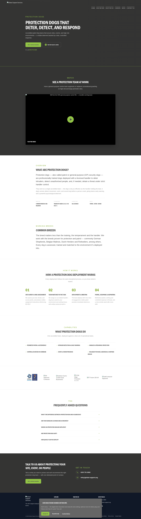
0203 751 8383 (33, 50)
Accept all (45, 514)
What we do (110, 8)
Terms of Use (111, 516)
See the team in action (53, 45)
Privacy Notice (103, 516)
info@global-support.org (104, 502)
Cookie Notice (118, 516)
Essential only (55, 514)
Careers (117, 8)
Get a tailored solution (33, 45)
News (123, 8)
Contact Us (130, 8)
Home (93, 8)
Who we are (100, 8)
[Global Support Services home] (14, 5)
